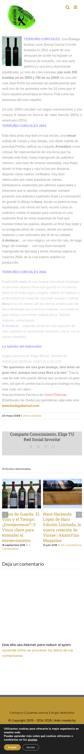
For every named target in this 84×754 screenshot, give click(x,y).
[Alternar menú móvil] (76, 7)
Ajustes (31, 747)
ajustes (32, 740)
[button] (5, 515)
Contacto (16, 713)
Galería (36, 493)
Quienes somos (37, 713)
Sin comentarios (21, 546)
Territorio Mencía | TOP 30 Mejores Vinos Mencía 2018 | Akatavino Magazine (63, 493)
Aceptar (12, 747)
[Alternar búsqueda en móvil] (67, 7)
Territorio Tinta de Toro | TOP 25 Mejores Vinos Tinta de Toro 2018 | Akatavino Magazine (22, 493)
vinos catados (32, 415)
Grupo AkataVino (62, 713)
